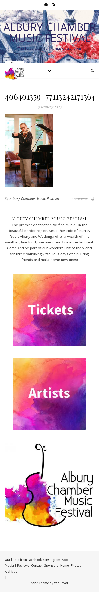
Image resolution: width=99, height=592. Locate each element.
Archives (11, 571)
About (66, 559)
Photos (76, 565)
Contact (36, 565)
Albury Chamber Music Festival (49, 32)
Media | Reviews (17, 565)
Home (64, 565)
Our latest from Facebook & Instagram (32, 559)
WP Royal (61, 583)
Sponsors (51, 565)
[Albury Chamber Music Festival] (14, 70)
